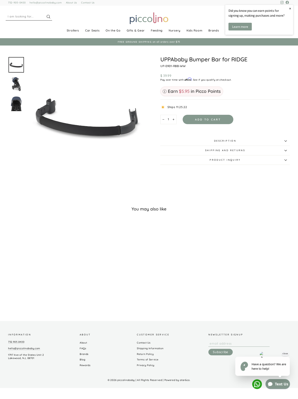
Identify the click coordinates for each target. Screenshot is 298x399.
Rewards (85, 365)
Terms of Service (147, 359)
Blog (82, 359)
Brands (213, 30)
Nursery (174, 30)
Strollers (73, 30)
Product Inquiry (225, 159)
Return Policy (145, 354)
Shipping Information (150, 348)
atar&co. (185, 380)
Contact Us (88, 2)
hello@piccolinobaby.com (46, 2)
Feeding (157, 30)
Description (225, 140)
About (83, 342)
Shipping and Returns (225, 150)
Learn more (240, 27)
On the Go (113, 30)
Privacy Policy (145, 365)
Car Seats (92, 30)
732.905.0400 (16, 341)
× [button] (290, 8)
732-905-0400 (17, 2)
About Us (71, 2)
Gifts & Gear (136, 30)
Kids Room (194, 30)
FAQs (83, 348)
